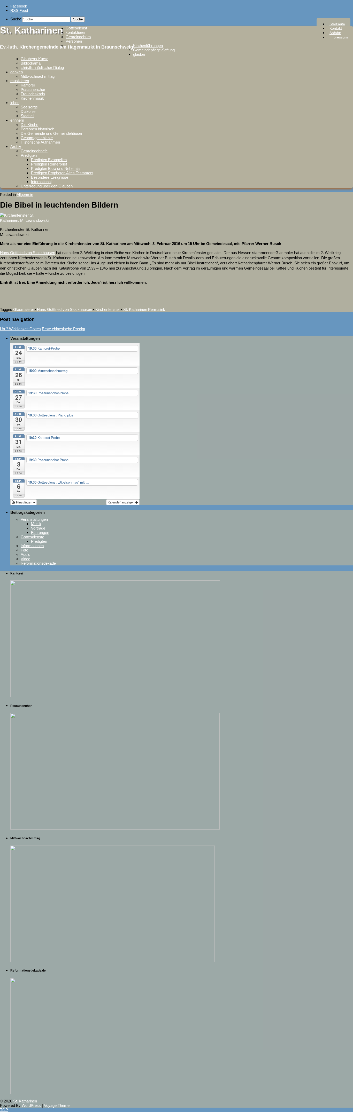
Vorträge (38, 528)
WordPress (31, 1105)
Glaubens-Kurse (34, 59)
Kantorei (28, 85)
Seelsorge (29, 107)
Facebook (18, 6)
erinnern (17, 120)
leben (14, 102)
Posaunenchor (33, 89)
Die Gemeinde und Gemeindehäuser (51, 133)
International (41, 181)
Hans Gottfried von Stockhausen (27, 252)
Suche (15, 19)
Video (25, 559)
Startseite (337, 24)
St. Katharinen (31, 30)
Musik (36, 524)
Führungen (40, 532)
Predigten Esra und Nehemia (55, 168)
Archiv (15, 146)
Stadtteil (27, 116)
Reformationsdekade (38, 563)
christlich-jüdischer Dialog (42, 67)
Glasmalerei (23, 309)
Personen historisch (37, 129)
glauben (139, 54)
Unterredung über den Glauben (47, 186)
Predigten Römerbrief (49, 164)
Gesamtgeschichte (37, 138)
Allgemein (25, 194)
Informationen (32, 545)
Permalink (156, 309)
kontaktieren (76, 32)
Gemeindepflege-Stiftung (154, 50)
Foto (24, 550)
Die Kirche (29, 124)
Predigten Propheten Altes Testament (62, 173)
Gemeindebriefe (34, 151)
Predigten (29, 155)
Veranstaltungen (34, 519)
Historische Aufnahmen (40, 142)
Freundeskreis (33, 94)
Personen (74, 41)
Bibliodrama (31, 63)
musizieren (19, 80)
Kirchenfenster (107, 309)
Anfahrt (335, 33)
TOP (4, 1110)
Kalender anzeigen (121, 502)
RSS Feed (19, 10)
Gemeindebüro (78, 37)
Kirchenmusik (32, 98)
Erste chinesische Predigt (63, 329)
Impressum (338, 37)
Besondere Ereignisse (49, 177)
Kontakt (335, 28)
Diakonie (28, 111)
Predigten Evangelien (49, 159)
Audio (25, 554)
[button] (23, 502)
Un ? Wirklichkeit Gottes (20, 329)
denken (16, 72)
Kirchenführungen (148, 45)
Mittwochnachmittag (38, 76)
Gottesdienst (76, 28)
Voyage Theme (57, 1105)
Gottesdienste (32, 537)
